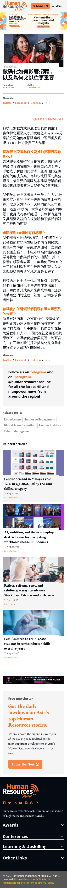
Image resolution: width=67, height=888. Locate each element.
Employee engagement (39, 419)
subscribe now (27, 765)
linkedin (35, 103)
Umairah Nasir (11, 657)
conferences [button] (15, 836)
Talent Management (18, 431)
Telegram (38, 372)
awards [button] (10, 825)
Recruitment (12, 419)
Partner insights (50, 425)
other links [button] (15, 858)
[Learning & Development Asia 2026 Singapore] (33, 21)
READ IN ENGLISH (47, 119)
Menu (58, 6)
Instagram (22, 377)
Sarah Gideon (10, 497)
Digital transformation (20, 425)
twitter (7, 103)
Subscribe (41, 6)
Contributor (33, 87)
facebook (21, 103)
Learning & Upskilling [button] (25, 846)
